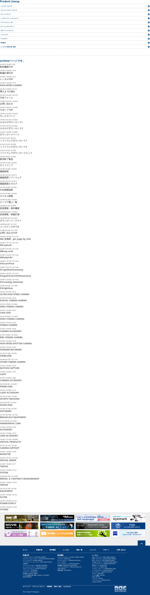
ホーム (25, 550)
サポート (106, 550)
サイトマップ (26, 586)
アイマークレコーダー (7, 22)
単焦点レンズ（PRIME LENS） (100, 565)
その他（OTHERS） (97, 582)
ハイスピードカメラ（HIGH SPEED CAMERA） (35, 557)
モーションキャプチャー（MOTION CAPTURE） (35, 567)
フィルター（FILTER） (98, 578)
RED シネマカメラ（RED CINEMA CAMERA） (103, 560)
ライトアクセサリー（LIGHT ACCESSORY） (68, 563)
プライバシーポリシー (38, 586)
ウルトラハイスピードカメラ (9, 10)
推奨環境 (49, 586)
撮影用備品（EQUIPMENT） (64, 570)
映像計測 (39, 550)
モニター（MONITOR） (98, 573)
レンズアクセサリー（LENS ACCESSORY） (103, 570)
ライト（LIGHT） (61, 562)
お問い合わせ (121, 550)
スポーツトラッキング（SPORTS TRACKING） (35, 568)
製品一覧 (79, 550)
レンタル (66, 550)
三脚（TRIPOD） (61, 568)
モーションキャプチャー (7, 26)
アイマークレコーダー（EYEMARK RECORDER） (35, 565)
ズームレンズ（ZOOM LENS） (100, 567)
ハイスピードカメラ (6, 6)
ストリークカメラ (6, 14)
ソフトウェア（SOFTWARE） (30, 570)
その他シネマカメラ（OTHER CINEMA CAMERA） (105, 562)
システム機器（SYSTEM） (98, 575)
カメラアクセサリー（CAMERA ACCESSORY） (69, 560)
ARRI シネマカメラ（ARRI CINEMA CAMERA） (104, 557)
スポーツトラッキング (7, 30)
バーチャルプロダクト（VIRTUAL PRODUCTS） (69, 567)
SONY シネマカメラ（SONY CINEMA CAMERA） (104, 559)
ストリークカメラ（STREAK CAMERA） (33, 560)
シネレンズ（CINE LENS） (64, 559)
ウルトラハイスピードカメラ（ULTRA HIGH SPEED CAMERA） (39, 559)
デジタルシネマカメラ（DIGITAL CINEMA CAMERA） (71, 557)
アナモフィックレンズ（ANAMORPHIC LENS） (104, 568)
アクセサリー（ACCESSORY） (30, 572)
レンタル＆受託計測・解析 (8, 47)
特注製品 (3, 43)
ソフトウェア (4, 34)
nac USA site (67, 586)
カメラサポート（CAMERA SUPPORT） (102, 572)
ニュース (93, 550)
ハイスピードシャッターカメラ (9, 18)
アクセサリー (4, 39)
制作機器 (53, 550)
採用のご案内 (57, 586)
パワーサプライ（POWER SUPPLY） (101, 580)
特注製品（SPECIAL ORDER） (30, 573)
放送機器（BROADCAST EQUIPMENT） (67, 565)
